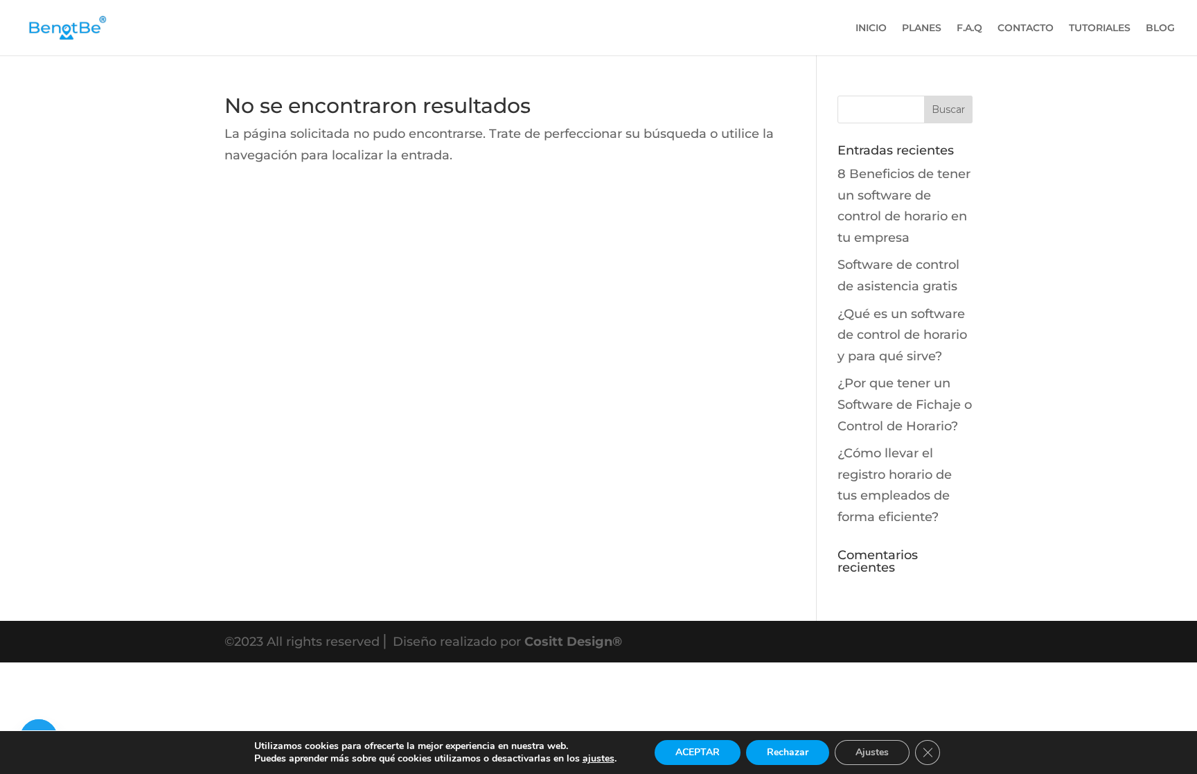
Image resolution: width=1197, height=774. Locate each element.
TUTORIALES (1099, 28)
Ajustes (872, 752)
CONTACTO (1026, 28)
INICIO (871, 28)
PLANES (921, 28)
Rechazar (787, 752)
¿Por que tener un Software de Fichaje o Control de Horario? (904, 404)
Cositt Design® (573, 641)
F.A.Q (969, 28)
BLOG (1160, 28)
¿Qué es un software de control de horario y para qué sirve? (902, 335)
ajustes (598, 759)
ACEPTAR (697, 752)
